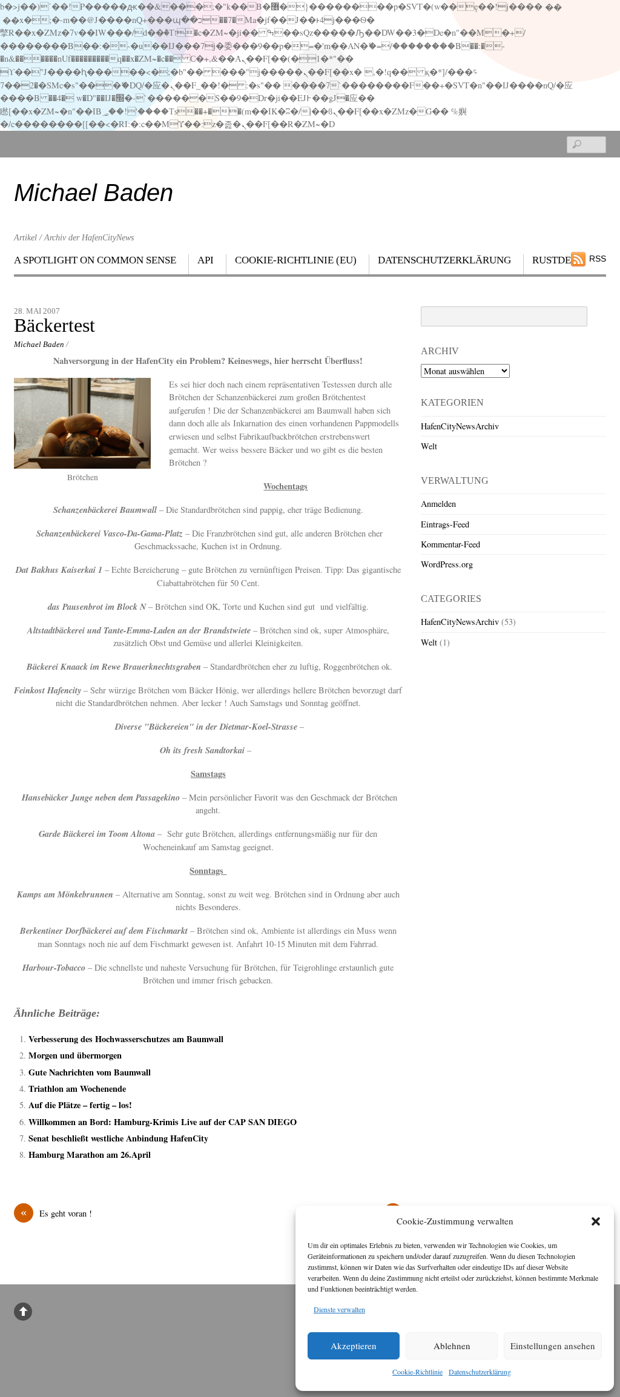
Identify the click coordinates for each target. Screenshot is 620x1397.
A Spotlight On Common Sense (95, 260)
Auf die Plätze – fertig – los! (80, 1104)
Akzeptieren (354, 1345)
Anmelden (438, 503)
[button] (596, 1221)
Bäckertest (54, 325)
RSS (597, 258)
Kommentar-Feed (450, 544)
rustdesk (558, 260)
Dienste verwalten (339, 1309)
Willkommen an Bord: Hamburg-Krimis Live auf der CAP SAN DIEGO (162, 1121)
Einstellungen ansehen (552, 1345)
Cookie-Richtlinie (417, 1371)
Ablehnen (452, 1345)
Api (205, 260)
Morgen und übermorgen (75, 1055)
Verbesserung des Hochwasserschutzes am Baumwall (125, 1038)
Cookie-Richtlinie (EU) (296, 260)
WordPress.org (447, 564)
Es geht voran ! (56, 1213)
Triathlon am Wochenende (77, 1088)
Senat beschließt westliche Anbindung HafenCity (118, 1138)
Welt (429, 446)
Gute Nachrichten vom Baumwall (89, 1072)
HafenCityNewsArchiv (460, 426)
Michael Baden (39, 344)
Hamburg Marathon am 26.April (89, 1154)
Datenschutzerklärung (480, 1371)
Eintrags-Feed (445, 524)
